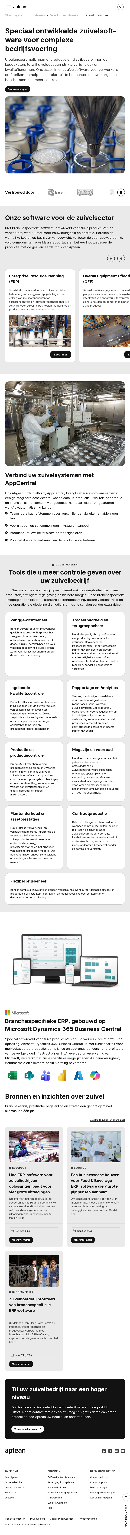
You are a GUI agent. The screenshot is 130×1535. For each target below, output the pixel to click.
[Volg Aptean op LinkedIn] (117, 1451)
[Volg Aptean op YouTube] (123, 1451)
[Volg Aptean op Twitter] (110, 1451)
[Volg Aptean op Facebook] (104, 1451)
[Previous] (111, 258)
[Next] (121, 258)
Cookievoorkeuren (15, 1518)
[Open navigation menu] (9, 7)
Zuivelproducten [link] (97, 15)
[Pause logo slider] (121, 192)
